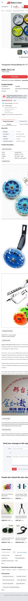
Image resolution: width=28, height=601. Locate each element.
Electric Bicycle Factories (8, 580)
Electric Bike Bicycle (21, 580)
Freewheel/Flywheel (19, 558)
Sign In (3, 114)
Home (2, 10)
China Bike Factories (21, 576)
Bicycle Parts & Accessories (18, 10)
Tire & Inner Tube (5, 555)
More (2, 590)
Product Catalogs (22, 552)
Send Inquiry (14, 76)
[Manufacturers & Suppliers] (14, 2)
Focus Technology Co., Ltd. (18, 595)
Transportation (9, 10)
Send (14, 469)
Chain (16, 560)
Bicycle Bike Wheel (20, 583)
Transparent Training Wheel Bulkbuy (11, 587)
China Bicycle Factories (8, 576)
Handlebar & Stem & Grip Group (8, 560)
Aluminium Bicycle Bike (8, 583)
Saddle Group (18, 555)
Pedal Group (4, 558)
